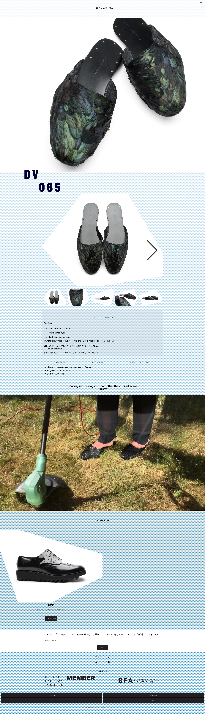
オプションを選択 (51, 618)
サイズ (51, 700)
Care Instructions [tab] (139, 363)
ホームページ (51, 695)
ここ (61, 352)
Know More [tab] (97, 363)
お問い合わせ (153, 695)
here (113, 340)
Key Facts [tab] (60, 363)
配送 (153, 700)
